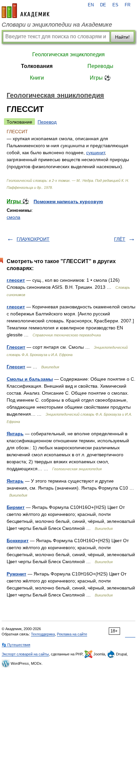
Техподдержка (43, 634)
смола (13, 217)
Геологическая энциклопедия (68, 54)
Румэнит (16, 573)
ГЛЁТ (119, 239)
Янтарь (15, 433)
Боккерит (18, 540)
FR (127, 5)
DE (103, 5)
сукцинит (95, 152)
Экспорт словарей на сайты (25, 654)
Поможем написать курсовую (68, 201)
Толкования (37, 66)
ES (115, 5)
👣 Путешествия (16, 645)
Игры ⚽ (100, 78)
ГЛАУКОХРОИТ (33, 239)
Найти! (122, 37)
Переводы (100, 66)
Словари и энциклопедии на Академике (57, 24)
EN (91, 5)
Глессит (16, 347)
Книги (37, 78)
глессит (16, 280)
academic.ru (26, 10)
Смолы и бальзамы (30, 379)
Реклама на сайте (72, 634)
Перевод (47, 122)
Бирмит (16, 507)
